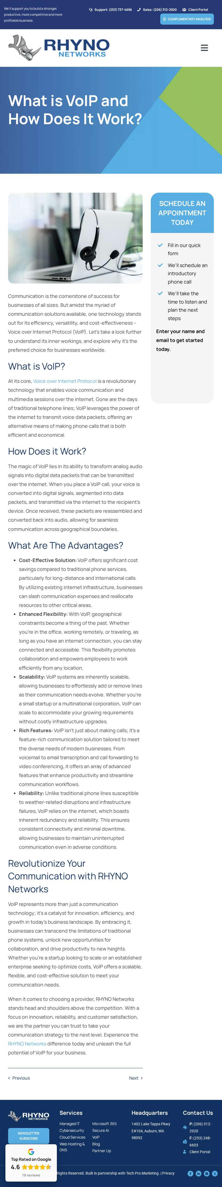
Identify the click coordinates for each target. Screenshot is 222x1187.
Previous (21, 1078)
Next (133, 1078)
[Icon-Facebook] (190, 1173)
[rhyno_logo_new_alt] (28, 1113)
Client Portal (200, 1152)
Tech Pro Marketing (142, 1173)
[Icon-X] (215, 1173)
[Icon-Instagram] (207, 1173)
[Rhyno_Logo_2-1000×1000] (59, 36)
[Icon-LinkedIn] (198, 1173)
